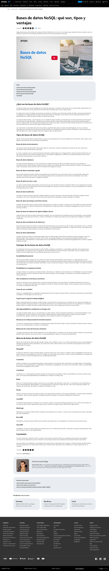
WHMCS (56, 533)
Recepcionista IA (41, 539)
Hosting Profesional (25, 527)
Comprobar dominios (8, 531)
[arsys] (4, 2)
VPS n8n (56, 545)
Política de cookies (94, 533)
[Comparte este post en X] (30, 28)
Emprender (23, 5)
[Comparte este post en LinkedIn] (28, 28)
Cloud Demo (77, 535)
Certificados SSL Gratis (9, 545)
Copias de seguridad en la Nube (62, 535)
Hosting (40, 1)
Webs (35, 1)
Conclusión (19, 95)
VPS (55, 527)
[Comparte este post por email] (23, 28)
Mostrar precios (28, 568)
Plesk (55, 531)
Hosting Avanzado (24, 529)
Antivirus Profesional (25, 541)
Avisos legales (93, 531)
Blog (2, 5)
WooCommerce (41, 535)
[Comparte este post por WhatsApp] (33, 28)
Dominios (25, 1)
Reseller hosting (24, 533)
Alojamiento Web (24, 525)
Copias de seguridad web (26, 543)
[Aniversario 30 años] (9, 2)
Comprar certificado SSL (9, 543)
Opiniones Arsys (94, 547)
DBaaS (76, 533)
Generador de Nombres (9, 527)
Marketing (31, 5)
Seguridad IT (93, 539)
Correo (30, 1)
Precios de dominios (8, 533)
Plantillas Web (40, 541)
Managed (63, 1)
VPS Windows (57, 543)
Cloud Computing (78, 527)
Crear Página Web (41, 527)
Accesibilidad (93, 529)
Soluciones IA (18, 1)
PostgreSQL (77, 539)
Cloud (51, 1)
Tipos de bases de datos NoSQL (24, 89)
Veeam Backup (57, 537)
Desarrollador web (37, 464)
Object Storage (78, 531)
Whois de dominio (7, 535)
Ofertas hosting (24, 535)
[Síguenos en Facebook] (96, 558)
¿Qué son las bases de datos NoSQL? (25, 87)
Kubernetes (77, 529)
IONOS (101, 568)
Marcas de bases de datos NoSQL (25, 93)
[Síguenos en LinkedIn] (100, 558)
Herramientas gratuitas (43, 537)
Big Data (7, 5)
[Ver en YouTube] (54, 57)
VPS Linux (56, 541)
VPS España (57, 539)
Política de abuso (94, 537)
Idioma (54, 568)
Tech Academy (93, 545)
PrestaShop (40, 533)
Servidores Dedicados (59, 529)
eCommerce (16, 5)
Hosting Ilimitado (24, 531)
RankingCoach (40, 543)
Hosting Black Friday (25, 545)
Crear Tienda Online (42, 529)
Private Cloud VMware (80, 537)
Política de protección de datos (98, 535)
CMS (11, 5)
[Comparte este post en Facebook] (26, 28)
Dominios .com (7, 541)
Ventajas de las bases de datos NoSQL (26, 91)
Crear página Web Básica (43, 525)
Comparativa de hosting (26, 537)
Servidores (45, 1)
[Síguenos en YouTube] (105, 558)
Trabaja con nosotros (95, 527)
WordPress (40, 531)
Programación (38, 5)
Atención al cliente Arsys (96, 541)
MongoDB (76, 541)
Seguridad (56, 1)
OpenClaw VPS (57, 547)
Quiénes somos (94, 525)
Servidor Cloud (78, 525)
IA (27, 5)
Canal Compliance (94, 549)
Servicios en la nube (54, 5)
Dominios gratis (7, 529)
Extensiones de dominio (9, 537)
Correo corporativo (25, 539)
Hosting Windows (24, 547)
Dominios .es (6, 539)
